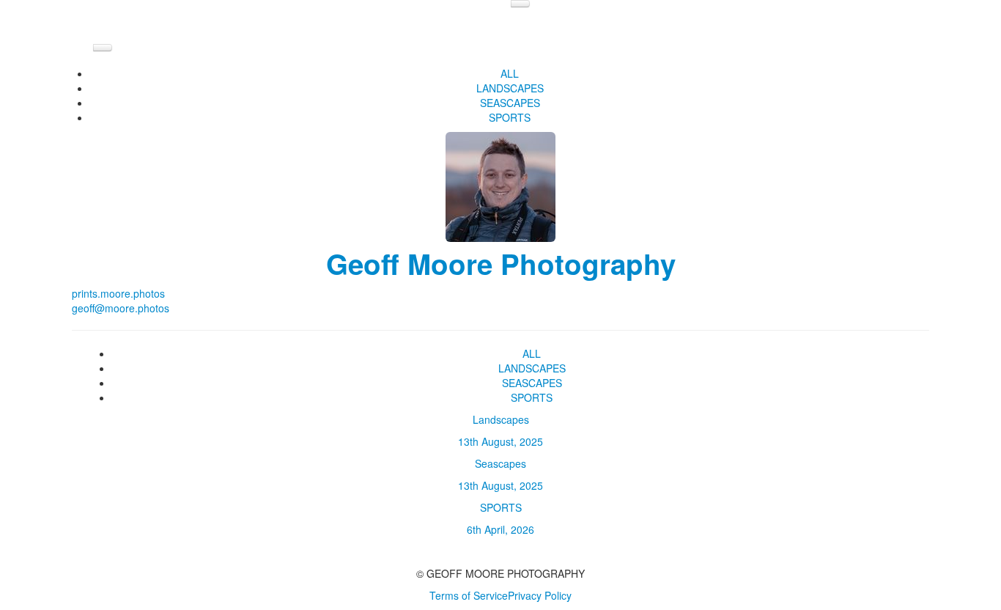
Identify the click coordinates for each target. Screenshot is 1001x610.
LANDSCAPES (510, 88)
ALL (509, 73)
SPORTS (510, 117)
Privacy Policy (540, 595)
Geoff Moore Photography (501, 263)
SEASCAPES (510, 102)
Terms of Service (468, 595)
